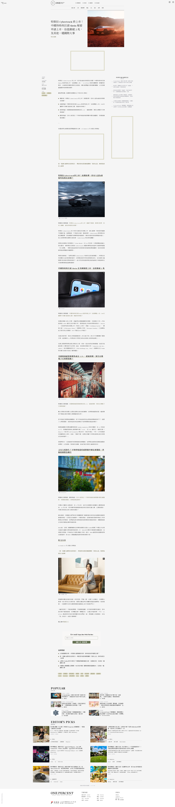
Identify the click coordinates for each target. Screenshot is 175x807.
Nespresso (68, 741)
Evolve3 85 (56, 781)
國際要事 (82, 7)
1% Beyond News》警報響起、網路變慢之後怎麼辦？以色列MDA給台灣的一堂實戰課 (123, 106)
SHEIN (60, 675)
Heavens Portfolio (69, 701)
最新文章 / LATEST (86, 794)
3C (51, 781)
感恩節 (77, 673)
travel (109, 761)
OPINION (52, 734)
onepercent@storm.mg (69, 803)
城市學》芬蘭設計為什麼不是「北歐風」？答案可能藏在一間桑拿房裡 (123, 86)
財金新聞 (87, 673)
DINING (56, 734)
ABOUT (117, 794)
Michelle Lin (112, 759)
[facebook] (173, 2)
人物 (78, 7)
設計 (95, 7)
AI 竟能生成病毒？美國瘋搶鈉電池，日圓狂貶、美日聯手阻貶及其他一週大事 (123, 101)
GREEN (109, 754)
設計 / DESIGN (100, 798)
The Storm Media (106, 715)
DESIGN (109, 734)
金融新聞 (98, 673)
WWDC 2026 (60, 761)
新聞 (103, 7)
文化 (91, 7)
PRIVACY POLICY (119, 797)
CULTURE (106, 693)
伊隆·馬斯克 (72, 675)
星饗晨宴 (62, 741)
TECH (43, 78)
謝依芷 (65, 707)
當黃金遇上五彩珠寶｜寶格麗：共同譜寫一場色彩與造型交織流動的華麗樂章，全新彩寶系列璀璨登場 (123, 96)
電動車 (87, 675)
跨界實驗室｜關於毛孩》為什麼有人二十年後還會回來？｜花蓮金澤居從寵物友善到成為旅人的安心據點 (125, 747)
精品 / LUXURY (100, 796)
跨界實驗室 (119, 761)
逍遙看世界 (54, 779)
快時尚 (43, 93)
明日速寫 (53, 37)
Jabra (61, 781)
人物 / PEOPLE (100, 794)
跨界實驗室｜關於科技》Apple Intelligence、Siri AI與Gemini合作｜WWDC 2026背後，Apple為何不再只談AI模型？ (66, 748)
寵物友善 (115, 781)
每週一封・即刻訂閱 (81, 642)
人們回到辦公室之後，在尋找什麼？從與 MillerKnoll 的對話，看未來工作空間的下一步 (124, 727)
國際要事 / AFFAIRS (86, 796)
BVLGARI (106, 701)
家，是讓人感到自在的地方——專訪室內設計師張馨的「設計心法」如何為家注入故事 (81, 165)
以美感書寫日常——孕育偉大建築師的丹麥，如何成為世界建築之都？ (79, 653)
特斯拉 (82, 675)
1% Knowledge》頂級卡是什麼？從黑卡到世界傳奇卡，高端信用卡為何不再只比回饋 (123, 81)
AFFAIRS (43, 81)
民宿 (114, 761)
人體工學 (110, 741)
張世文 (65, 698)
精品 (87, 7)
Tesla (78, 675)
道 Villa (109, 781)
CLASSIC (63, 693)
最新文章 (73, 7)
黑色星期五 (44, 95)
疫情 (82, 673)
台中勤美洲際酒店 (54, 741)
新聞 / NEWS (100, 800)
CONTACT (118, 796)
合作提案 (122, 799)
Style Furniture (123, 741)
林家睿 (103, 698)
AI (55, 761)
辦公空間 (116, 741)
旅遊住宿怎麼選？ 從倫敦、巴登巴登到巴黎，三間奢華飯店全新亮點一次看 (122, 91)
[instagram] (169, 2)
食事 (99, 7)
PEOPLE (113, 754)
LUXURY (67, 693)
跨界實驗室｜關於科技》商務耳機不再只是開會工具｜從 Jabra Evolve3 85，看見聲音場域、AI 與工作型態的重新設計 (67, 767)
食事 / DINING (85, 800)
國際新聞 (93, 673)
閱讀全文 (66, 622)
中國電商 (49, 93)
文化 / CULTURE (85, 798)
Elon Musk (65, 675)
